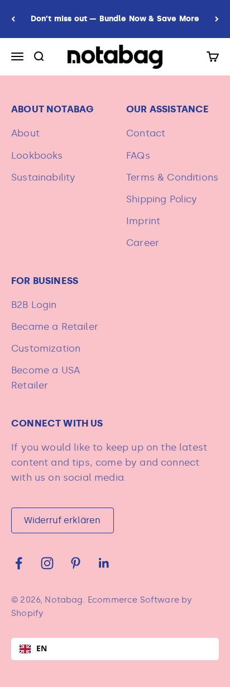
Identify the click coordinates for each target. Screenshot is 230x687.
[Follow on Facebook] (18, 563)
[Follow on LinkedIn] (104, 563)
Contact (145, 133)
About (25, 133)
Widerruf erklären (62, 520)
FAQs (138, 155)
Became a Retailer (54, 326)
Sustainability (43, 177)
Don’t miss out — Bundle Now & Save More (115, 18)
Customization (45, 348)
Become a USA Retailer (45, 377)
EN (41, 648)
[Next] (217, 19)
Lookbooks (37, 155)
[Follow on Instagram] (47, 563)
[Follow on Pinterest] (75, 563)
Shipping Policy (162, 199)
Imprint (143, 220)
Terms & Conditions (172, 177)
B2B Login (34, 304)
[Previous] (13, 19)
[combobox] (115, 649)
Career (142, 242)
